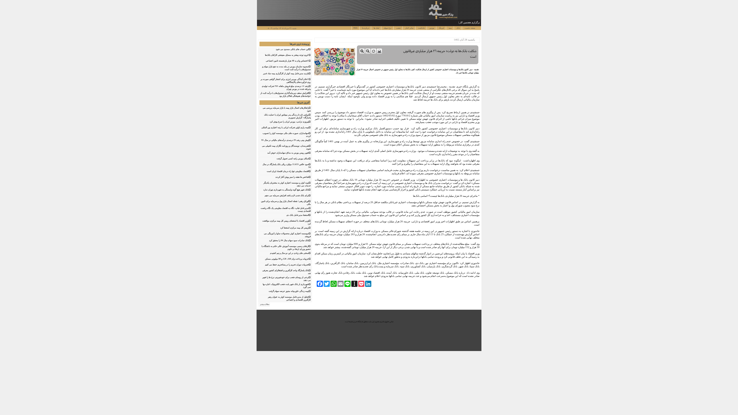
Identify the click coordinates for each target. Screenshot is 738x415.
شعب (398, 28)
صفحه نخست (469, 28)
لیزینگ (441, 28)
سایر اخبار (409, 28)
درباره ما (365, 28)
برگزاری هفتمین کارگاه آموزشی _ (462, 22)
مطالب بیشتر (264, 304)
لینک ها (376, 28)
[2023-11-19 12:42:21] (417, 44)
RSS (355, 28)
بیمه (450, 28)
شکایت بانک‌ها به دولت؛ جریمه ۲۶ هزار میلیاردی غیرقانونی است (439, 54)
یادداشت (421, 28)
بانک (458, 28)
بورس (431, 28)
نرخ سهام (387, 28)
